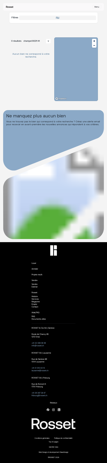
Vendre (34, 284)
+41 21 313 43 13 (38, 368)
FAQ (33, 316)
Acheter (35, 269)
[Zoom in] (94, 41)
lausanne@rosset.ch (40, 370)
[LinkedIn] (59, 409)
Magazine (36, 301)
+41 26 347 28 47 (39, 393)
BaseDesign (64, 452)
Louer (34, 263)
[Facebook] (48, 409)
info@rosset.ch (38, 345)
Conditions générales (42, 438)
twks (56, 447)
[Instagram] (53, 409)
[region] (76, 69)
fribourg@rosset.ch (39, 395)
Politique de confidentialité (63, 438)
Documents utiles (39, 319)
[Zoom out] (94, 45)
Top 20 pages (53, 442)
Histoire (35, 296)
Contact (35, 307)
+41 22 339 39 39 (39, 343)
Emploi (34, 304)
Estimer (35, 287)
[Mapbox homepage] (61, 98)
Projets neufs (37, 274)
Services (35, 299)
